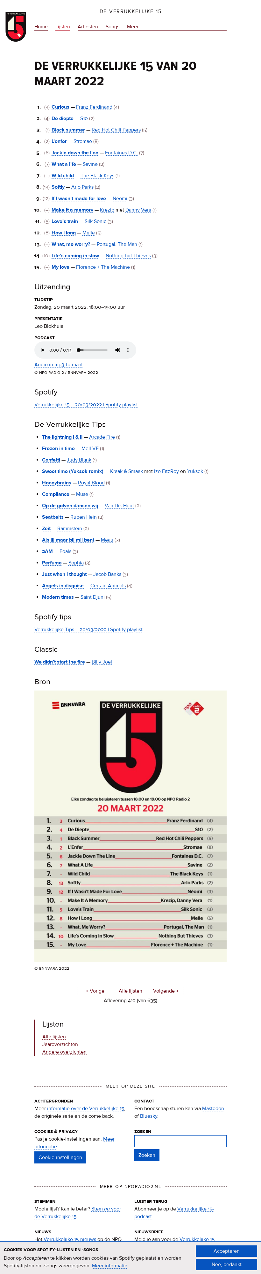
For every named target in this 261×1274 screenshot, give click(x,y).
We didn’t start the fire (59, 662)
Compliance (55, 494)
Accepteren (227, 1251)
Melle (88, 233)
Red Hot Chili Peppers (116, 130)
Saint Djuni (93, 597)
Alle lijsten (130, 991)
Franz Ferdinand (94, 107)
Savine (90, 164)
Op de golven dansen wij (70, 505)
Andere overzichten (64, 1052)
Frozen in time (58, 448)
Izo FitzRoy (166, 471)
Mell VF (90, 448)
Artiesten (88, 27)
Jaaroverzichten (60, 1044)
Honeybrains (56, 483)
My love (60, 267)
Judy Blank (79, 460)
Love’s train (65, 221)
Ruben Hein (83, 517)
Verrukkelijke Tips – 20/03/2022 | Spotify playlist (88, 629)
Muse (82, 494)
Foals (65, 551)
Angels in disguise (63, 586)
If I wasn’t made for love (79, 198)
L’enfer (59, 141)
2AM (47, 551)
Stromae (83, 141)
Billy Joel (102, 662)
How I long (64, 233)
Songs (112, 27)
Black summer (68, 130)
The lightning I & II (62, 437)
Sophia (76, 563)
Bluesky (148, 1116)
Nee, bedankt (227, 1264)
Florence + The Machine (103, 267)
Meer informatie (109, 1266)
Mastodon (213, 1108)
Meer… (134, 27)
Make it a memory (72, 210)
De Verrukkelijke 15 (131, 11)
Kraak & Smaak (126, 471)
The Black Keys (97, 175)
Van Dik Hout (119, 505)
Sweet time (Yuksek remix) (72, 471)
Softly (58, 187)
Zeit (46, 528)
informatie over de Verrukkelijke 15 (85, 1108)
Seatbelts (53, 517)
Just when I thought (64, 574)
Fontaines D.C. (121, 153)
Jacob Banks (107, 574)
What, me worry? (71, 244)
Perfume (52, 563)
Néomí (120, 198)
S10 (84, 118)
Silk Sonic (95, 221)
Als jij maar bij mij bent (68, 540)
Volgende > (166, 991)
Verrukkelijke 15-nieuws (70, 1239)
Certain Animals (108, 586)
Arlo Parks (82, 187)
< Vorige (95, 991)
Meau (107, 540)
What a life (64, 164)
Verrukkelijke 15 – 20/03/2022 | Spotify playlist (86, 404)
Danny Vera (138, 210)
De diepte (63, 118)
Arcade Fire (102, 437)
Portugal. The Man (117, 244)
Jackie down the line (75, 153)
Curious (60, 107)
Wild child (63, 175)
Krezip (107, 210)
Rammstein (69, 528)
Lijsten (62, 27)
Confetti (51, 460)
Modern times (58, 597)
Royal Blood (91, 483)
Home (41, 27)
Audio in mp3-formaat (58, 364)
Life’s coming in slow (75, 256)
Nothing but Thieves (128, 256)
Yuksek (195, 471)
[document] (130, 1257)
